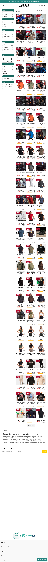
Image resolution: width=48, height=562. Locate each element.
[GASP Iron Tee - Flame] (21, 84)
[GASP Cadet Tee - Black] (21, 35)
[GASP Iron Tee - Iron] (31, 413)
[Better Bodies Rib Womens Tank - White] (41, 314)
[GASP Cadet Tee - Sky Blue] (31, 51)
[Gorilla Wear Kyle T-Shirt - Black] (41, 281)
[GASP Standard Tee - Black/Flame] (41, 216)
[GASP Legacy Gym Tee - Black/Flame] (31, 150)
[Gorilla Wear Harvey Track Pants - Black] (41, 363)
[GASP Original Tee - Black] (41, 166)
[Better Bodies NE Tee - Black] (31, 347)
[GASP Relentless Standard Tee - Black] (21, 249)
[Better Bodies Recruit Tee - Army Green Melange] (31, 314)
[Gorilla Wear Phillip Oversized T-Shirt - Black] (41, 396)
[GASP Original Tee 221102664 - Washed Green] (31, 84)
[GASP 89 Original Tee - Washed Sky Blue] (21, 232)
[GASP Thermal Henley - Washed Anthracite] (41, 183)
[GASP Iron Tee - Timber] (41, 134)
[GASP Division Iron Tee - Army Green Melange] (21, 134)
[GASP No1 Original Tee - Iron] (41, 117)
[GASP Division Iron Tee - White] (21, 117)
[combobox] (41, 11)
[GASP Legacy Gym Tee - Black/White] (21, 51)
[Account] (42, 5)
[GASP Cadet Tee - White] (41, 19)
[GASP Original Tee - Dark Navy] (21, 199)
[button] (7, 10)
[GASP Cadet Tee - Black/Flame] (31, 68)
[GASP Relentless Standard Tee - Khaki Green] (31, 249)
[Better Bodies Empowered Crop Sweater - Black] (21, 281)
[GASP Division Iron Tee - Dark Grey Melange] (21, 166)
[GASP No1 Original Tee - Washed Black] (21, 150)
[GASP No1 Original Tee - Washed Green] (41, 150)
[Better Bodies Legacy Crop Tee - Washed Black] (21, 363)
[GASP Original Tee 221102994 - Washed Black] (21, 68)
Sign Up (44, 451)
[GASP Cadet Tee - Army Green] (31, 35)
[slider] (3, 59)
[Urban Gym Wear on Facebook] (1, 555)
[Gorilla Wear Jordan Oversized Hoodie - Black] (31, 363)
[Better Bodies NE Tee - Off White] (41, 331)
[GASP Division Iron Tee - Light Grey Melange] (31, 19)
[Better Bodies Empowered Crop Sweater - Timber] (41, 265)
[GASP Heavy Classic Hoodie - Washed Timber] (31, 298)
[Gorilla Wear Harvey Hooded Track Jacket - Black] (31, 380)
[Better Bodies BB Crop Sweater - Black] (31, 281)
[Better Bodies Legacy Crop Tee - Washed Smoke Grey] (41, 347)
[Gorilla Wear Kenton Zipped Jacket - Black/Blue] (21, 314)
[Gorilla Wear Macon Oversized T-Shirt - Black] (21, 396)
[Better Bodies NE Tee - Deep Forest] (21, 347)
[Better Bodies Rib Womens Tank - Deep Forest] (21, 331)
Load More (31, 425)
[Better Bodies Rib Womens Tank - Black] (31, 331)
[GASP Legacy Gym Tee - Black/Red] (41, 84)
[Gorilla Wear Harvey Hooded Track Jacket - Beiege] (41, 380)
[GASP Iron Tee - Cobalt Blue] (31, 134)
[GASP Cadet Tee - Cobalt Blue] (21, 19)
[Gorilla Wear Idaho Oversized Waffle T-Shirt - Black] (41, 249)
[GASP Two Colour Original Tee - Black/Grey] (31, 232)
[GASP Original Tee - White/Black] (21, 183)
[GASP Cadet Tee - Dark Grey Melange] (21, 101)
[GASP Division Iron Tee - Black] (41, 51)
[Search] (39, 5)
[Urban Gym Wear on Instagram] (3, 555)
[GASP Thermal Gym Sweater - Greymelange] (21, 216)
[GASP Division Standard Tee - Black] (41, 413)
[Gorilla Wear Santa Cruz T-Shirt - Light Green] (21, 413)
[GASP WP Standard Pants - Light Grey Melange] (31, 183)
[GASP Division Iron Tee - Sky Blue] (41, 68)
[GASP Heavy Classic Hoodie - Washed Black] (21, 298)
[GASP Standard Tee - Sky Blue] (41, 199)
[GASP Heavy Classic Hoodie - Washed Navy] (41, 298)
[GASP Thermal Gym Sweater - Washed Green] (31, 265)
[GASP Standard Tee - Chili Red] (31, 216)
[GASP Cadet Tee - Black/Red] (41, 101)
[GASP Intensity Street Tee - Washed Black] (31, 166)
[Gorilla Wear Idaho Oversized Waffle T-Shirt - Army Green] (21, 265)
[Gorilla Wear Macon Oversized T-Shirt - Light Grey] (31, 396)
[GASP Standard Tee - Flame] (31, 117)
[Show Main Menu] (3, 5)
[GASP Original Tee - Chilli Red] (31, 199)
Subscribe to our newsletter (7, 448)
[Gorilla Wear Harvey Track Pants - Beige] (21, 380)
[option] (7, 13)
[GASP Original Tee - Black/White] (31, 101)
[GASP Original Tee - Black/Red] (41, 35)
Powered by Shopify (4, 560)
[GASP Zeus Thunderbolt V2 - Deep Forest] (41, 232)
